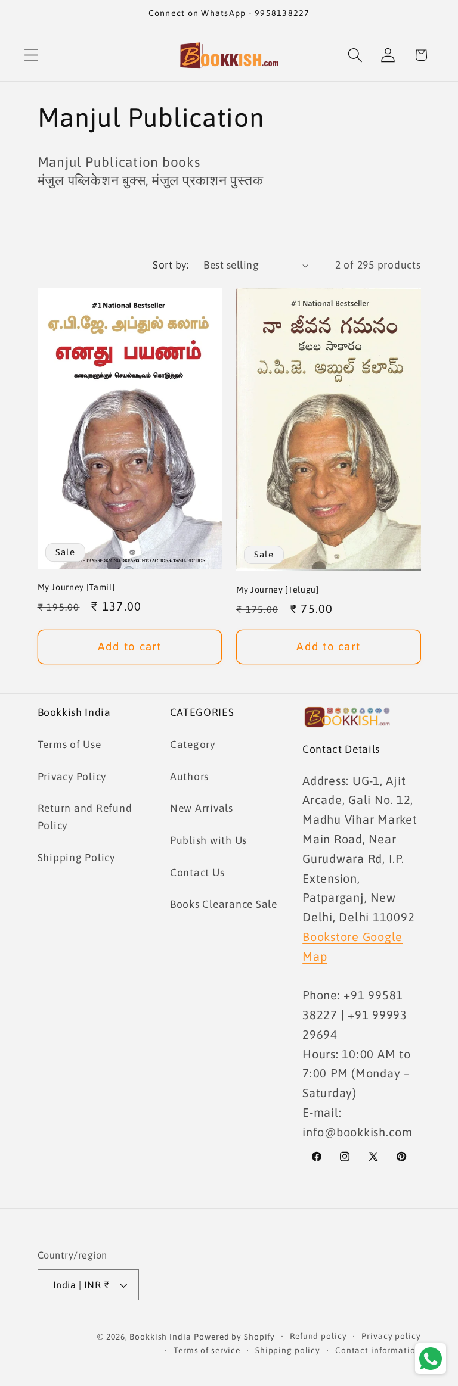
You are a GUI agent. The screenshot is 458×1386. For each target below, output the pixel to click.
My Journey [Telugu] (277, 589)
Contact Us (197, 873)
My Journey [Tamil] (76, 587)
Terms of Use (69, 744)
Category (192, 744)
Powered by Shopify (234, 1336)
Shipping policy (287, 1350)
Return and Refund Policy (85, 816)
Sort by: (170, 265)
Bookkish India (160, 1336)
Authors (189, 777)
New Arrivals (201, 808)
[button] (31, 55)
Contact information (378, 1350)
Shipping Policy (76, 858)
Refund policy (318, 1336)
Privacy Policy (72, 777)
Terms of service (207, 1350)
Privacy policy (390, 1336)
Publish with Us (208, 840)
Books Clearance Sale (223, 904)
